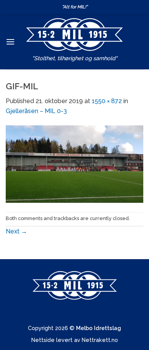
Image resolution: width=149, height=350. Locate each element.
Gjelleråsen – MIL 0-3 (36, 111)
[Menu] (10, 41)
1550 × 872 (107, 101)
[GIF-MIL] (74, 163)
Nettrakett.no (100, 340)
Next (16, 231)
